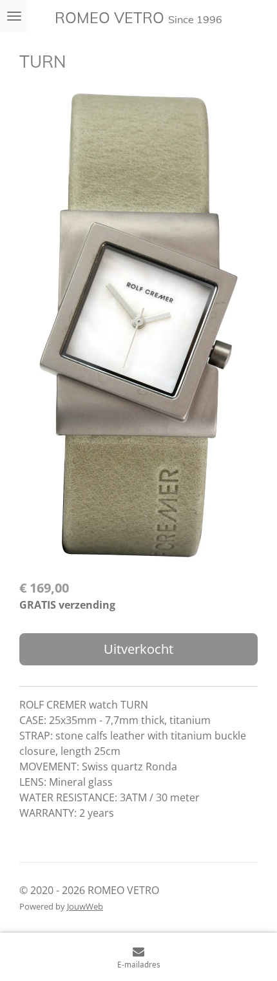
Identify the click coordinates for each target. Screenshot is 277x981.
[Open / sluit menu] (14, 16)
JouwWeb (85, 906)
